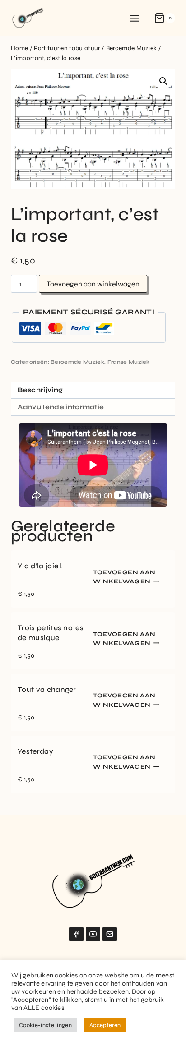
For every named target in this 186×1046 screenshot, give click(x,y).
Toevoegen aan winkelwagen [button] (124, 577)
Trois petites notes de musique (51, 632)
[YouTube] (93, 934)
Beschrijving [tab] (40, 390)
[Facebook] (76, 934)
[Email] (109, 934)
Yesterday (35, 751)
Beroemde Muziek (77, 362)
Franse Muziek (128, 362)
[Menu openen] (134, 18)
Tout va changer (47, 689)
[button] (163, 81)
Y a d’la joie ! (40, 566)
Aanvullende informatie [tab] (61, 407)
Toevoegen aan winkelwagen (93, 284)
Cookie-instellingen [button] (45, 1025)
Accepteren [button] (105, 1025)
